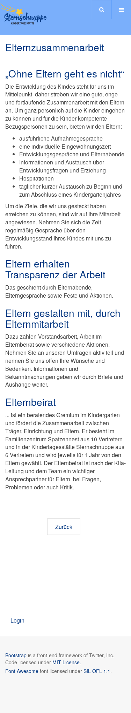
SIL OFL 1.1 (96, 670)
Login (17, 620)
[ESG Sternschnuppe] (23, 14)
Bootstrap (16, 655)
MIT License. (66, 662)
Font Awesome (21, 670)
